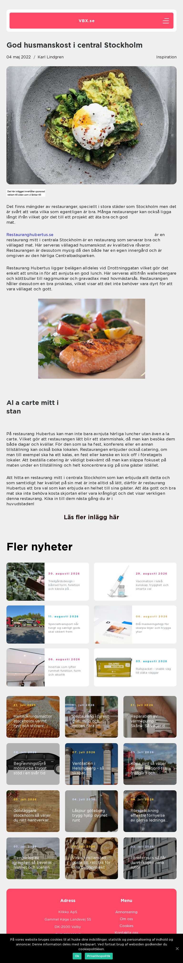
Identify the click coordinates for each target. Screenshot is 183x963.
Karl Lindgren (51, 57)
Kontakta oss (126, 933)
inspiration (166, 57)
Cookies (126, 926)
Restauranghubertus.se (29, 234)
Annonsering (126, 912)
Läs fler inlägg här (91, 517)
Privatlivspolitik (98, 956)
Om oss (126, 919)
